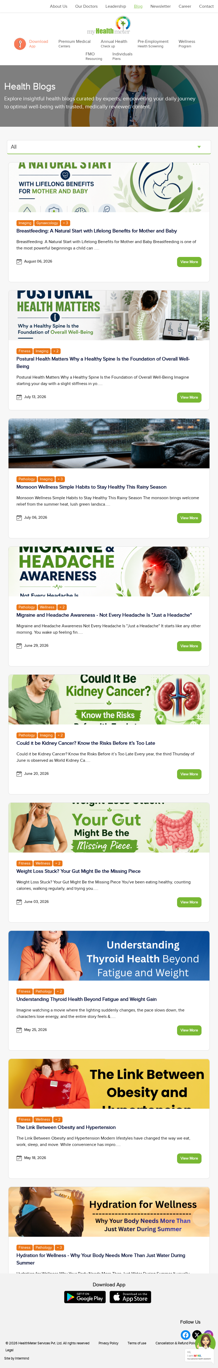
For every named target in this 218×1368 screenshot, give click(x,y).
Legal (10, 1350)
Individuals (122, 56)
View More (189, 262)
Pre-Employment (153, 43)
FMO (94, 56)
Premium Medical (74, 43)
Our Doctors (86, 6)
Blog (138, 6)
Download (38, 43)
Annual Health (114, 43)
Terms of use (137, 1343)
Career (185, 6)
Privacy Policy (108, 1343)
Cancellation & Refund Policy (177, 1343)
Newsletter (160, 6)
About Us (58, 6)
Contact (206, 6)
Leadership (116, 6)
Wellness (187, 43)
